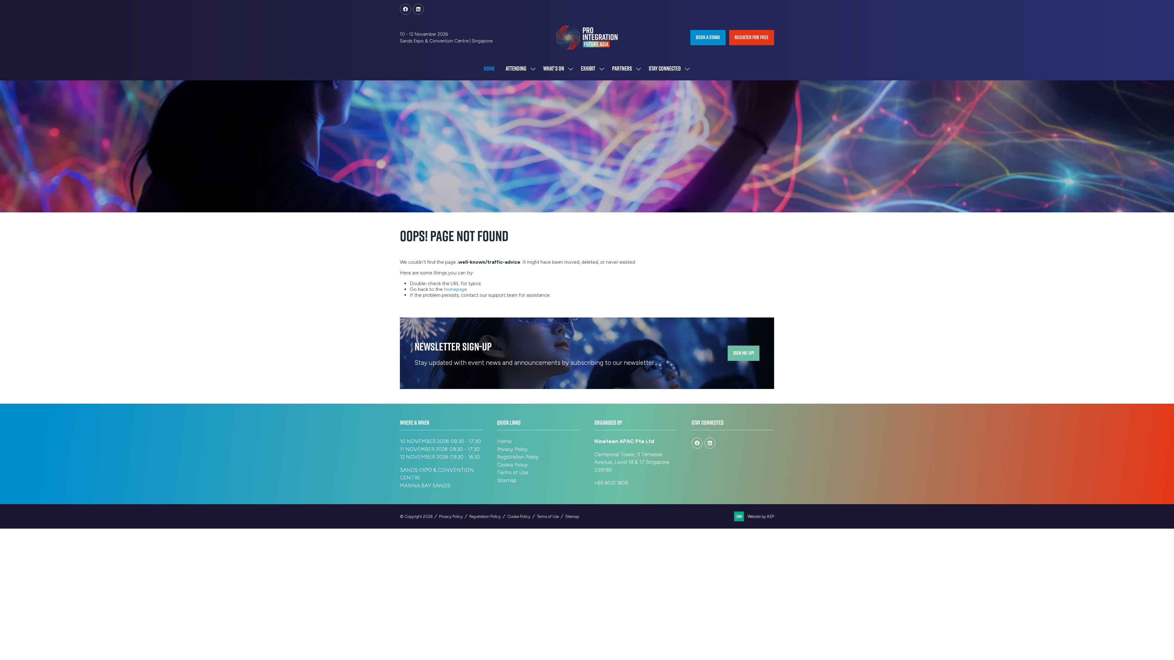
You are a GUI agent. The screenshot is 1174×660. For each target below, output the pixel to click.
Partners (622, 68)
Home (489, 68)
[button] (707, 37)
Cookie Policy (512, 465)
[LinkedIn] (418, 9)
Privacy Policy (512, 449)
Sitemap (507, 480)
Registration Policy (518, 457)
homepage (455, 289)
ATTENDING (516, 68)
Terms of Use (512, 472)
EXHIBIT (588, 68)
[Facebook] (405, 9)
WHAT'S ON (553, 68)
